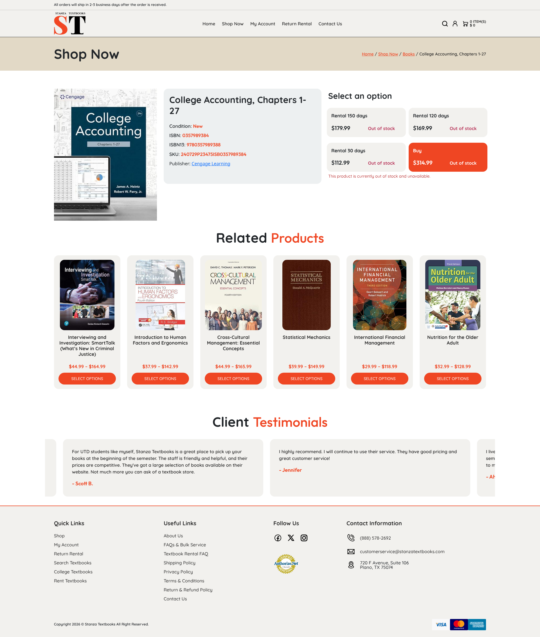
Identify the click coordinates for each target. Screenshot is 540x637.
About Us (173, 535)
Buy (417, 151)
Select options (87, 378)
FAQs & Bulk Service (185, 544)
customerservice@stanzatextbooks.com (402, 551)
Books (409, 54)
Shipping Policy (179, 563)
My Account (262, 23)
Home (208, 23)
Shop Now (233, 23)
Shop (59, 535)
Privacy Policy (178, 572)
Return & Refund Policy (188, 590)
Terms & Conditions (184, 581)
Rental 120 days (431, 116)
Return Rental (297, 23)
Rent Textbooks (70, 581)
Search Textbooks (72, 563)
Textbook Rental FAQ (186, 553)
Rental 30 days (348, 151)
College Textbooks (73, 572)
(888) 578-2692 (375, 538)
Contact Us (330, 23)
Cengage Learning (211, 163)
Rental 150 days (349, 116)
